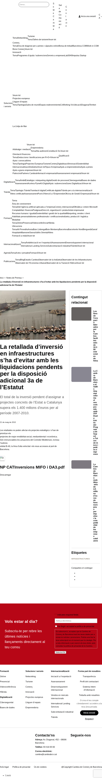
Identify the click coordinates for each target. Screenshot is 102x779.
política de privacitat (85, 626)
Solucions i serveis (34, 671)
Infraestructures (80, 559)
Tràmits (54, 717)
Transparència (89, 676)
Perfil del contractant (89, 682)
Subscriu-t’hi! (60, 652)
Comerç (29, 687)
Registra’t (89, 719)
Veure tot (16, 95)
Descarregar (5, 475)
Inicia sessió (89, 713)
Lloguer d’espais (33, 702)
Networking (31, 676)
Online (3, 676)
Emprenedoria (32, 707)
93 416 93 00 (49, 747)
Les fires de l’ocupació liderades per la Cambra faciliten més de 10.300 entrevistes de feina (95, 336)
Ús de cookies (40, 767)
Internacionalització (60, 671)
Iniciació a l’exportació (61, 676)
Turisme (29, 682)
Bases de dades (7, 707)
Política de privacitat (21, 767)
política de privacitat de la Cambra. (79, 646)
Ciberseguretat (6, 702)
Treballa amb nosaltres (89, 695)
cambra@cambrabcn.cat (46, 754)
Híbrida (3, 692)
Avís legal (4, 767)
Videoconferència (8, 687)
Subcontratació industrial (62, 712)
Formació (4, 671)
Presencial (5, 682)
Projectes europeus (34, 697)
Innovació (30, 692)
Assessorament (58, 682)
